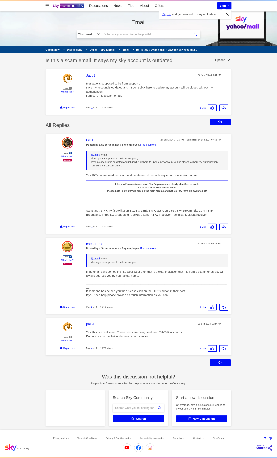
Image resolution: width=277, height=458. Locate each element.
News (117, 6)
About (144, 6)
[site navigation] (47, 6)
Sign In (224, 5)
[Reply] (223, 107)
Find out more (148, 144)
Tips (131, 6)
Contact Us (198, 438)
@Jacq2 (95, 154)
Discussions (98, 6)
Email (138, 22)
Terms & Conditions (87, 438)
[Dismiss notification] (227, 14)
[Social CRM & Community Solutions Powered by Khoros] (264, 448)
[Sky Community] (68, 5)
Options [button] (220, 60)
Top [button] (269, 438)
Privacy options (61, 438)
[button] (226, 75)
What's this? (67, 91)
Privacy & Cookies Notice (118, 438)
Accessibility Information (152, 438)
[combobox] (146, 34)
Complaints (178, 438)
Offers (159, 6)
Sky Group (218, 438)
